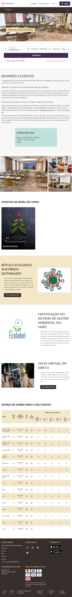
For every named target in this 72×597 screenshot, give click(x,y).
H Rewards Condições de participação (24, 592)
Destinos (4, 559)
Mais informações (12, 295)
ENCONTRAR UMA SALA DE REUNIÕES (20, 30)
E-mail (18, 142)
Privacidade (5, 592)
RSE (3, 554)
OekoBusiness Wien (47, 110)
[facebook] (27, 547)
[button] (24, 174)
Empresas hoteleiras (40, 592)
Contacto (4, 556)
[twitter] (38, 547)
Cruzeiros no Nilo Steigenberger (10, 562)
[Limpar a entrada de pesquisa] (22, 49)
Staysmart (4, 548)
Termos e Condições (62, 592)
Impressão (13, 592)
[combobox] (14, 49)
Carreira (4, 551)
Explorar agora (48, 387)
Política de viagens (52, 592)
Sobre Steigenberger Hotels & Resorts (12, 545)
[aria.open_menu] (67, 10)
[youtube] (27, 553)
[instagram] (32, 547)
